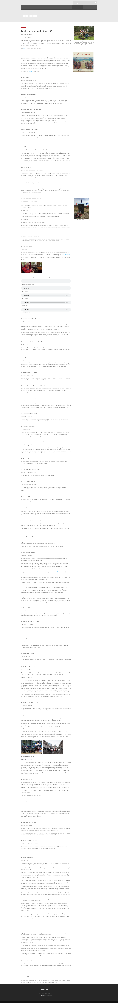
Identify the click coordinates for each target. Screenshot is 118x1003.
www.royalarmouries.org (46, 993)
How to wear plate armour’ (32, 576)
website (30, 71)
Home (28, 7)
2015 (33, 7)
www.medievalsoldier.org (46, 995)
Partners (93, 7)
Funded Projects (77, 7)
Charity (86, 7)
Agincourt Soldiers (66, 7)
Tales (45, 7)
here (24, 48)
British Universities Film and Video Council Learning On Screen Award (50, 571)
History (39, 7)
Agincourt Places (53, 7)
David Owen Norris (66, 254)
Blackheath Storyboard (26, 632)
